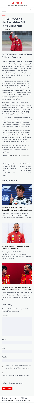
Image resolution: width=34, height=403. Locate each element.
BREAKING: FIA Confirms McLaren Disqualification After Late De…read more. (17, 209)
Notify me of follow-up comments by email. (15, 375)
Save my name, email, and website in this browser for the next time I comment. (18, 367)
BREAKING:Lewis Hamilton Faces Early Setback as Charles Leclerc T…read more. (17, 288)
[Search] (30, 10)
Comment (5, 315)
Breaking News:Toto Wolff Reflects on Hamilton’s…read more (15, 247)
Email (4, 348)
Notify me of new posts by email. (12, 383)
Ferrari (9, 155)
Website (4, 357)
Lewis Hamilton (24, 155)
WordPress (26, 400)
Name (4, 339)
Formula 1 (5, 16)
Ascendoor (11, 400)
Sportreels (17, 2)
